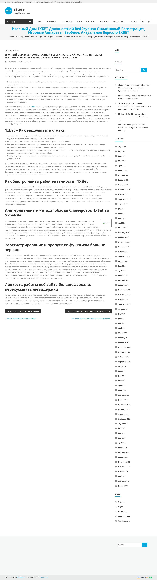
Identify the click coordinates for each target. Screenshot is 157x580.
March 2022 (122, 390)
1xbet (33, 106)
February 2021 (123, 452)
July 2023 (121, 314)
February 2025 (123, 232)
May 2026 (121, 161)
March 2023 (122, 333)
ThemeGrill (21, 577)
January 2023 (123, 342)
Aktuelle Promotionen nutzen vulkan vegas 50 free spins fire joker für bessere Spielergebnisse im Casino (134, 88)
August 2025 (122, 204)
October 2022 (123, 357)
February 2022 (123, 395)
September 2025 (124, 199)
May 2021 (121, 438)
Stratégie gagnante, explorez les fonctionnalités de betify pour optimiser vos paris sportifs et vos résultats (134, 106)
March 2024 (122, 275)
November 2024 (124, 247)
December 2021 (124, 404)
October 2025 (123, 194)
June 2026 (121, 156)
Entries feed (122, 511)
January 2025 (123, 237)
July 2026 (121, 151)
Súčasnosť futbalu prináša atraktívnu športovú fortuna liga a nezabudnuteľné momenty (133, 127)
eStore (19, 9)
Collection (118, 21)
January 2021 (123, 457)
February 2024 (123, 280)
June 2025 (121, 213)
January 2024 (123, 285)
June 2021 (121, 433)
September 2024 (124, 256)
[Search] (144, 70)
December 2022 (124, 347)
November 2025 (124, 189)
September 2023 (124, 304)
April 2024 (121, 271)
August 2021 (122, 424)
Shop (79, 21)
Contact (133, 21)
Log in (120, 507)
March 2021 (122, 447)
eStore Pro (67, 21)
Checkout (91, 21)
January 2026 (123, 180)
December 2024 (124, 242)
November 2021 (124, 409)
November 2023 (124, 295)
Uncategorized (22, 36)
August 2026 (122, 146)
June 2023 (121, 318)
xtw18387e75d (11, 62)
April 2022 (121, 385)
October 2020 (123, 471)
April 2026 (121, 166)
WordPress (44, 577)
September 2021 (124, 419)
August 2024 (122, 261)
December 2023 (124, 290)
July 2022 (121, 371)
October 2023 (123, 299)
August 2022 (122, 366)
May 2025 (121, 218)
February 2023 (123, 338)
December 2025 (124, 185)
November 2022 (124, 352)
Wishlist (104, 21)
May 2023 (121, 323)
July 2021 (121, 428)
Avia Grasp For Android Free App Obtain (24, 311)
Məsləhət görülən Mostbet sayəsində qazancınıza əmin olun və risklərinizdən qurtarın (132, 117)
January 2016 (123, 486)
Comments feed (124, 516)
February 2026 (123, 175)
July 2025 (121, 209)
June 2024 (121, 266)
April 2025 (121, 223)
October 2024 (123, 252)
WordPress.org (124, 521)
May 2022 (121, 381)
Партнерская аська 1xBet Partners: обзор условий (88, 311)
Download (52, 21)
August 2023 (122, 309)
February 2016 (123, 481)
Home (39, 21)
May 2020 (121, 476)
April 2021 (121, 443)
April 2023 (121, 328)
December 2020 (124, 462)
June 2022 (121, 376)
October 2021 (123, 414)
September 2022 (124, 361)
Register (121, 502)
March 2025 (122, 228)
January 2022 (123, 400)
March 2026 (122, 170)
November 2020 (124, 467)
